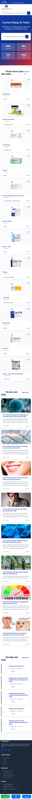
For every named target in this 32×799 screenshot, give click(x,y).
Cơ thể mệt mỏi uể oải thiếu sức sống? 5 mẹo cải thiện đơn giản (15, 510)
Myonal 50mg (6, 94)
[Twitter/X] (30, 2)
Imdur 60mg (6, 297)
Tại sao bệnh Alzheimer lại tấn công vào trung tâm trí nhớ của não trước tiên (15, 634)
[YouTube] (27, 2)
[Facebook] (25, 2)
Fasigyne (5, 272)
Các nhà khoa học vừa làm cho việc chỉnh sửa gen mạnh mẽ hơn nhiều (15, 447)
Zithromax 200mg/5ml (9, 119)
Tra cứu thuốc (6, 757)
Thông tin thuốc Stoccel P (16, 708)
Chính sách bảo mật (7, 773)
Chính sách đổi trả (7, 777)
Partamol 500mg (7, 221)
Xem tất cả (26, 72)
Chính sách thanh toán (8, 775)
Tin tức (4, 759)
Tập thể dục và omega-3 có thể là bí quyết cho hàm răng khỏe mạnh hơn (15, 478)
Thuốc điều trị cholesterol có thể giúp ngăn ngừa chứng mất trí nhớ (15, 602)
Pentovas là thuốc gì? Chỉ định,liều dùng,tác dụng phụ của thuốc (18, 722)
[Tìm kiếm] (28, 13)
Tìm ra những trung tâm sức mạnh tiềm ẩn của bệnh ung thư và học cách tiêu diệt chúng (15, 416)
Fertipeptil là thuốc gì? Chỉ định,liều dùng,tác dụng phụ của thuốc (18, 695)
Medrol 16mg (6, 323)
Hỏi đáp (5, 761)
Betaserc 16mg (7, 246)
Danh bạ (5, 763)
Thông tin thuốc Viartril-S (16, 666)
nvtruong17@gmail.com (12, 789)
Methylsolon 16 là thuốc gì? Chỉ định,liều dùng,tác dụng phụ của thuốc (18, 679)
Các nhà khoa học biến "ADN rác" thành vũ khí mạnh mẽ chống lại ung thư (15, 541)
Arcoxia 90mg (6, 145)
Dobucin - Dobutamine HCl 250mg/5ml (13, 374)
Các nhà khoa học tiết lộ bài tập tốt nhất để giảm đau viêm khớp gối (15, 572)
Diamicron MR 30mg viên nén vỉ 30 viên (13, 195)
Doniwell (5, 170)
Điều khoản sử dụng (7, 771)
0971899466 (10, 786)
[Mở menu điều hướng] (30, 7)
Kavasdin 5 (5, 348)
